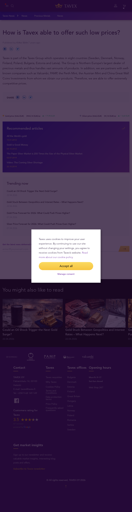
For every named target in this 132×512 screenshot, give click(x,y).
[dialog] (66, 256)
